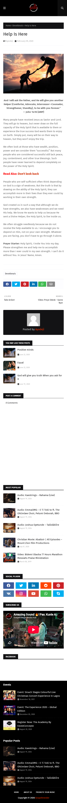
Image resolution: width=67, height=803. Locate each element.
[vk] (8, 593)
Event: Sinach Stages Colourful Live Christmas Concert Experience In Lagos (38, 694)
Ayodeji (9, 41)
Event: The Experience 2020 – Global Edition (37, 709)
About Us (28, 792)
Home (8, 25)
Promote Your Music (45, 792)
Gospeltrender (42, 798)
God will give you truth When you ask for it (39, 377)
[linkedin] (33, 585)
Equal (20, 362)
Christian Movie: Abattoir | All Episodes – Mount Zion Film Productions (39, 541)
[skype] (58, 593)
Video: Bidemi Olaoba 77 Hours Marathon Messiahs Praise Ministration (39, 556)
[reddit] (45, 585)
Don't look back (28, 174)
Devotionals (18, 25)
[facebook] (8, 585)
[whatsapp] (45, 593)
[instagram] (21, 593)
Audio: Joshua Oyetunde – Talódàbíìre (38, 524)
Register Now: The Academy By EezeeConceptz (34, 724)
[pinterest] (58, 585)
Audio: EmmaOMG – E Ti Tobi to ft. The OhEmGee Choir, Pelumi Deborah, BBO (38, 511)
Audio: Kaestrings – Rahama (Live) (36, 495)
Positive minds (25, 349)
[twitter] (21, 585)
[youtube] (33, 593)
